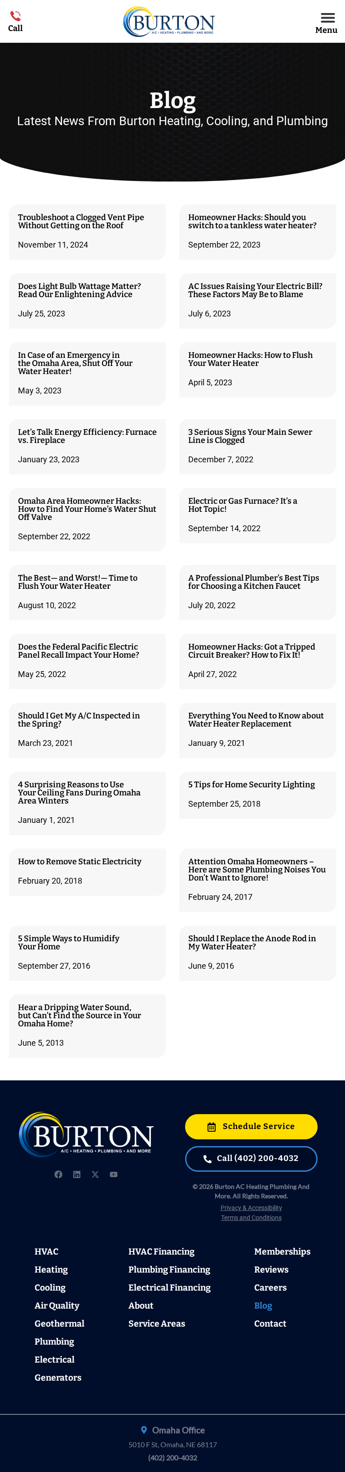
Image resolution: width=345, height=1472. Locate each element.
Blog (263, 1305)
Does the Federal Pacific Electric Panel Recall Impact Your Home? (78, 651)
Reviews (271, 1269)
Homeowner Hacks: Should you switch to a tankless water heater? (252, 221)
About (141, 1305)
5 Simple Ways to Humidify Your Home (68, 943)
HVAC (46, 1251)
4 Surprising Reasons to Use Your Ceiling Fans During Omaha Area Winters (79, 793)
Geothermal (59, 1323)
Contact (270, 1323)
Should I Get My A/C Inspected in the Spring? (79, 720)
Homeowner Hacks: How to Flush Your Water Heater (250, 359)
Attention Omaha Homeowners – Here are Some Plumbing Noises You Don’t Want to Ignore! (257, 870)
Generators (58, 1378)
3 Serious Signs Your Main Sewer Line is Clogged (250, 436)
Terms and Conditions (251, 1218)
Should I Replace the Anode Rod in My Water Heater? (252, 943)
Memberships (282, 1251)
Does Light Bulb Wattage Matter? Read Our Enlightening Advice (79, 290)
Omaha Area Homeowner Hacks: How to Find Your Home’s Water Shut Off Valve (87, 509)
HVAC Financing (161, 1251)
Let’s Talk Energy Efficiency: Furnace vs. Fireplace (87, 436)
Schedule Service (258, 1126)
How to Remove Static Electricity (80, 862)
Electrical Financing (169, 1287)
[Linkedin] (77, 1174)
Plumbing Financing (169, 1269)
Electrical (55, 1360)
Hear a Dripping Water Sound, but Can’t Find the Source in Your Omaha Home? (79, 1015)
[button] (328, 17)
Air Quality (57, 1305)
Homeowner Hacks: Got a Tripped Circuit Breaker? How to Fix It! (251, 651)
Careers (270, 1287)
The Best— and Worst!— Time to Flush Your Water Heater (77, 582)
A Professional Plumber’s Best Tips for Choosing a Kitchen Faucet (253, 582)
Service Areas (156, 1323)
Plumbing (54, 1342)
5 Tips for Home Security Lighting (251, 785)
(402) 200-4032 (172, 1457)
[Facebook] (58, 1174)
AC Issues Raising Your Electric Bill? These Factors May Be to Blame (255, 290)
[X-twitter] (95, 1174)
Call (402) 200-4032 (257, 1158)
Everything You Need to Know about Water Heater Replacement (256, 720)
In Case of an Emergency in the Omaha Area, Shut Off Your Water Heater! (75, 363)
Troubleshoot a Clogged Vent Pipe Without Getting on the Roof (81, 221)
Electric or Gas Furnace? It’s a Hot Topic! (242, 505)
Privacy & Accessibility (251, 1208)
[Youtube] (114, 1174)
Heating (51, 1269)
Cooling (50, 1287)
